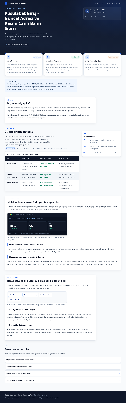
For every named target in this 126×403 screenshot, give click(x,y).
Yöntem (97, 3)
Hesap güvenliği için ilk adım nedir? (18, 373)
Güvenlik (114, 3)
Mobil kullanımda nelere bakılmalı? (19, 366)
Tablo (103, 3)
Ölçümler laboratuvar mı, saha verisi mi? (20, 359)
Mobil (108, 3)
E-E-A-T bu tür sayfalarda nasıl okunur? (21, 380)
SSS (120, 3)
